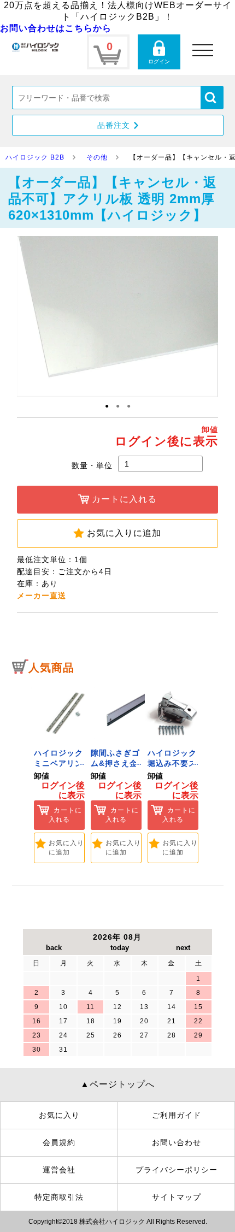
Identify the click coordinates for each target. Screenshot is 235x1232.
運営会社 (59, 1169)
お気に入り (59, 1115)
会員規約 (59, 1142)
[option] (59, 772)
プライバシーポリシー (177, 1169)
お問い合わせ (176, 1142)
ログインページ (159, 51)
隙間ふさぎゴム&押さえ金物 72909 (115, 763)
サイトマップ (176, 1197)
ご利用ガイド (176, 1115)
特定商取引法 (59, 1197)
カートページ (108, 52)
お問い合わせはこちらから (55, 28)
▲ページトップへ (117, 1084)
